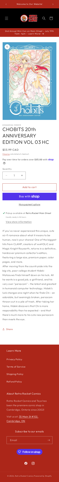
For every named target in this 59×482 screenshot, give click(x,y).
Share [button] (9, 329)
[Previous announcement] (6, 4)
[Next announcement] (53, 4)
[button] (6, 18)
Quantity (7, 169)
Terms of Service (16, 366)
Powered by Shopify (43, 476)
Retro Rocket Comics (24, 476)
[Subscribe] (48, 440)
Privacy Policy (14, 359)
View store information (19, 221)
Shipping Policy (15, 374)
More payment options (29, 204)
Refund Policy (14, 381)
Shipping (6, 154)
